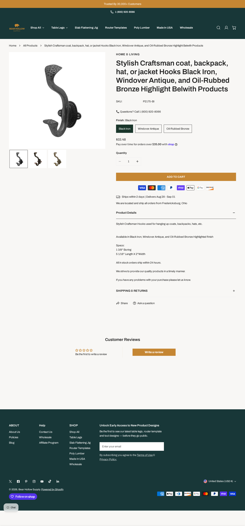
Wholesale (45, 437)
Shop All (74, 431)
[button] (234, 28)
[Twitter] (10, 481)
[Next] (97, 101)
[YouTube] (42, 481)
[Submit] (159, 446)
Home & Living (128, 54)
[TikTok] (50, 481)
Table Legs (75, 437)
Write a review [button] (154, 352)
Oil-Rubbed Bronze (177, 128)
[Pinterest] (26, 481)
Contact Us (45, 431)
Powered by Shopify (52, 489)
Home (12, 45)
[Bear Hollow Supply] (17, 28)
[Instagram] (34, 481)
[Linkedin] (58, 481)
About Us (14, 431)
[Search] (218, 28)
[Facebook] (18, 481)
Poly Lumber (76, 453)
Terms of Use (145, 455)
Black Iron (124, 128)
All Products (30, 45)
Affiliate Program (48, 442)
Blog (11, 442)
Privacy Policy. (108, 459)
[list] (57, 100)
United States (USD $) (221, 481)
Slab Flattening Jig (80, 442)
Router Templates (79, 448)
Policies (13, 437)
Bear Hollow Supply (29, 489)
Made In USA (77, 458)
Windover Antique (148, 128)
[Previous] (17, 101)
